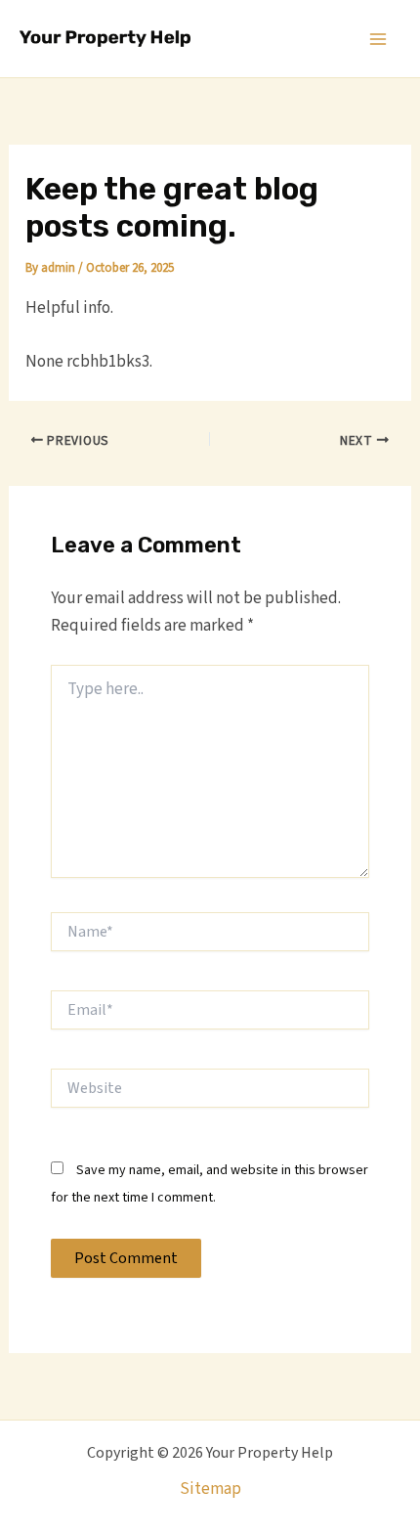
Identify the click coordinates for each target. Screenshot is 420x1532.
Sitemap (210, 1489)
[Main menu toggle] (379, 39)
